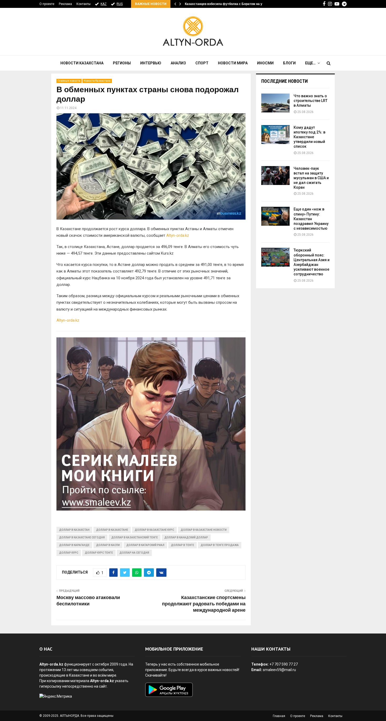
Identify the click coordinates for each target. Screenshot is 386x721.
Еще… (310, 63)
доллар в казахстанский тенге (134, 537)
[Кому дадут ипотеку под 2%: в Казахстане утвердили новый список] (275, 134)
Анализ (178, 63)
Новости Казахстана (81, 63)
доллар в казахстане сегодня (82, 537)
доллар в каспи (108, 545)
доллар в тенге (182, 545)
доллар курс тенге (99, 552)
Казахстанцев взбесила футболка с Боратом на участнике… (232, 4)
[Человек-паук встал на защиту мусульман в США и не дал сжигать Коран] (275, 175)
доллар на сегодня (134, 552)
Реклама (65, 4)
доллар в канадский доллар (186, 537)
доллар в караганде (74, 545)
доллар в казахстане (112, 529)
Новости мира (233, 63)
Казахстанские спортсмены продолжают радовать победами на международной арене (204, 604)
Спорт (201, 63)
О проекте (46, 4)
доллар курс (68, 552)
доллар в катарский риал (145, 545)
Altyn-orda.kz (177, 235)
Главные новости (69, 80)
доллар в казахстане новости (204, 529)
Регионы (122, 63)
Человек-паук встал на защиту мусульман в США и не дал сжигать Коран (311, 178)
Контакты (83, 4)
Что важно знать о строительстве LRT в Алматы (310, 100)
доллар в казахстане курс (154, 529)
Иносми (265, 63)
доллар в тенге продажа (220, 545)
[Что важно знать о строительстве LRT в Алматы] (275, 103)
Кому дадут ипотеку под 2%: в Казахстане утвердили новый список (309, 137)
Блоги (289, 63)
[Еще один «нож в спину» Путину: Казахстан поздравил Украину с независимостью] (275, 216)
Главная (279, 716)
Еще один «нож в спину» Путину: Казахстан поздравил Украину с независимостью (311, 218)
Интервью (150, 63)
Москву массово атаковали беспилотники (88, 601)
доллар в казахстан (74, 529)
